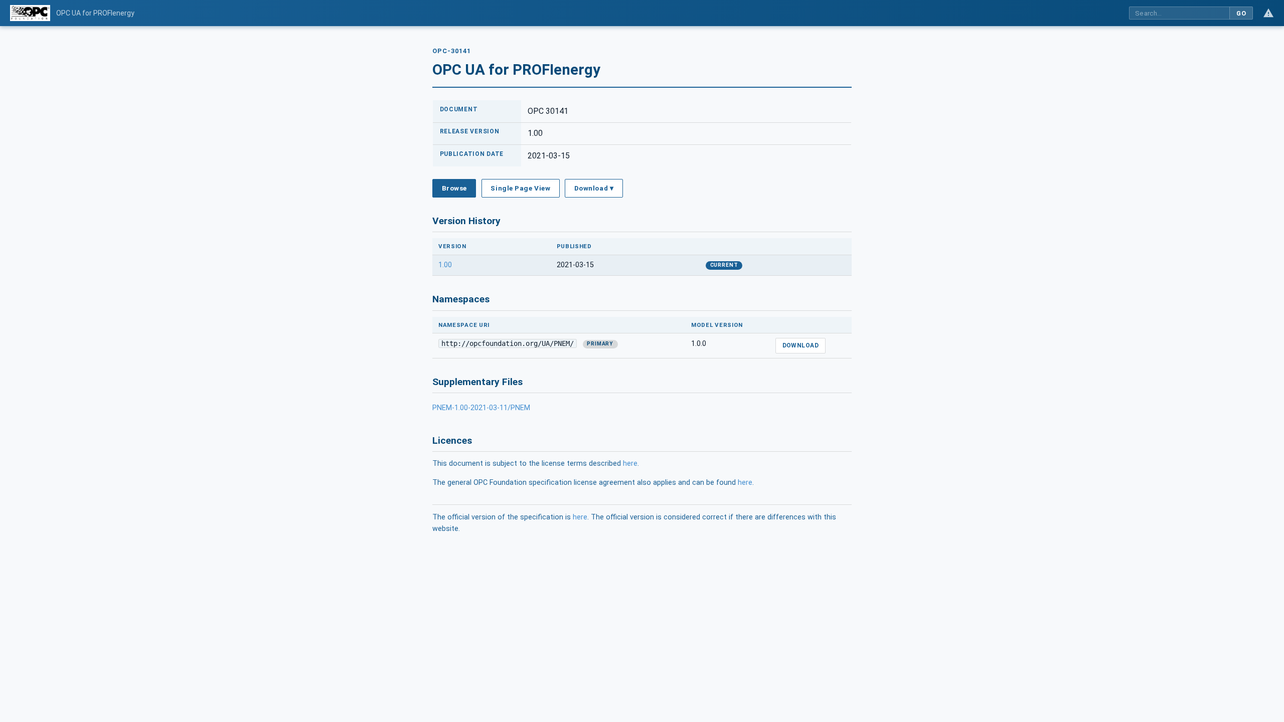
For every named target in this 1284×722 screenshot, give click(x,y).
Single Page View (520, 188)
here (630, 463)
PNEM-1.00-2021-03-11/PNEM (481, 408)
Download (800, 345)
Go (1241, 13)
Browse (454, 188)
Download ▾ (593, 188)
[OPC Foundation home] (30, 13)
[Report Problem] (1268, 13)
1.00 (445, 265)
